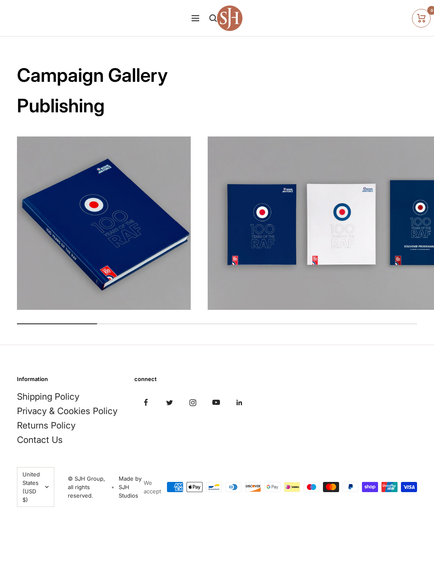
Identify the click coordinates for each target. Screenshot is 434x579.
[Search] (213, 18)
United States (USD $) (31, 487)
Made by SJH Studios (130, 487)
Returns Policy (46, 425)
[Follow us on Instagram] (192, 402)
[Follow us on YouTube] (216, 402)
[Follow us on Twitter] (169, 402)
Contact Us (40, 439)
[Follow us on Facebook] (146, 402)
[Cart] (421, 18)
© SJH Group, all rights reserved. (86, 487)
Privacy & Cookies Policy (67, 411)
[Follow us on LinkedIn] (239, 402)
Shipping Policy (48, 396)
